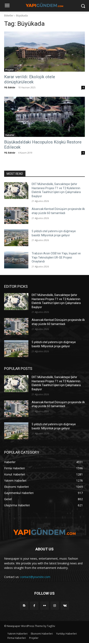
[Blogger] (24, 606)
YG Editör (9, 87)
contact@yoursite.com (35, 577)
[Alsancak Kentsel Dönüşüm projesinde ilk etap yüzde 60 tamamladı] (16, 215)
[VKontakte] (65, 606)
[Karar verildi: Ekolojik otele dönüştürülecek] (44, 51)
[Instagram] (55, 606)
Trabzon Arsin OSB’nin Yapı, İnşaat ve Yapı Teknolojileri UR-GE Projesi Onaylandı (56, 257)
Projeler (9, 69)
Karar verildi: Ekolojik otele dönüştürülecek (29, 79)
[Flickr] (44, 606)
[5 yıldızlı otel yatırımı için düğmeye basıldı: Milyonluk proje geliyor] (16, 237)
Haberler (9, 135)
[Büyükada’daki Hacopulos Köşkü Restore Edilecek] (44, 117)
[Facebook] (34, 606)
